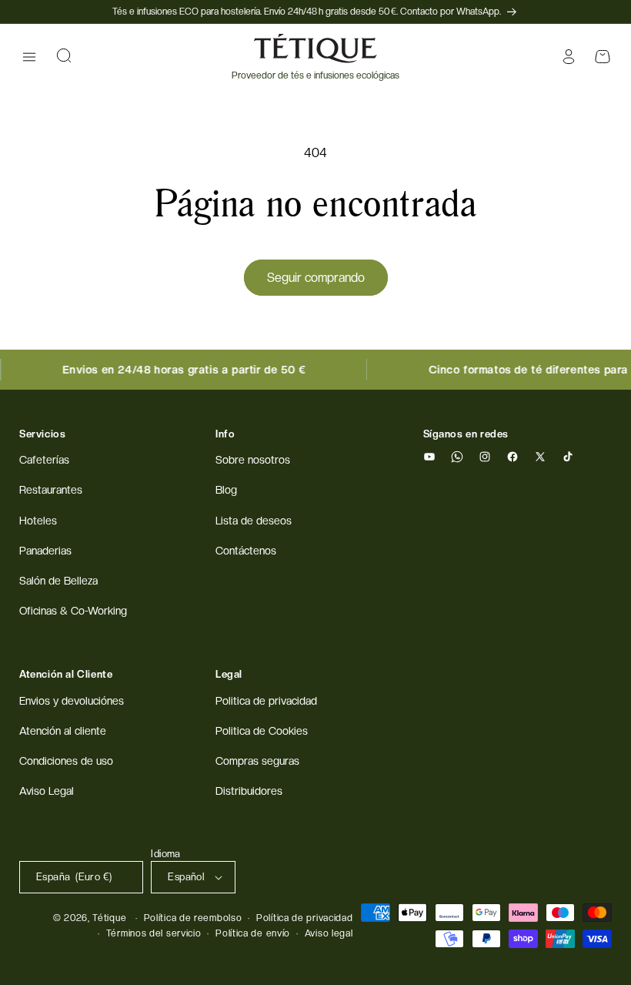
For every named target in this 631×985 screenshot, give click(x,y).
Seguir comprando (316, 277)
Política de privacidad (304, 918)
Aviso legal (329, 933)
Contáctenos (245, 550)
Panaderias (45, 550)
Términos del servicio (154, 933)
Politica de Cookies (261, 731)
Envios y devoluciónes (71, 701)
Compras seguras (257, 761)
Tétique (109, 918)
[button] (29, 57)
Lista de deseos (253, 520)
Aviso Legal (46, 791)
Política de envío (252, 933)
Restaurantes (50, 490)
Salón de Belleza (58, 581)
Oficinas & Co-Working (73, 611)
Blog (226, 490)
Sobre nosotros (252, 460)
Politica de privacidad (266, 701)
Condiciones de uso (66, 761)
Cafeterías (44, 460)
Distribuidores (248, 791)
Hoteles (38, 520)
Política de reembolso (193, 918)
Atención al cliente (62, 731)
